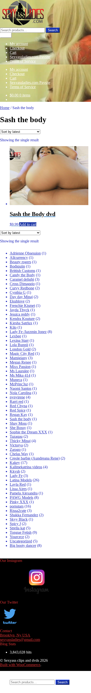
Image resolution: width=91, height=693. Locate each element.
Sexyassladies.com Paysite (30, 57)
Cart (13, 52)
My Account (19, 673)
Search (53, 30)
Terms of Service (23, 61)
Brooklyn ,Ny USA (15, 635)
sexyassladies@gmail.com (20, 639)
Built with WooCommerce (20, 665)
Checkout (17, 48)
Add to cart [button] (27, 224)
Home (4, 108)
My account (19, 44)
